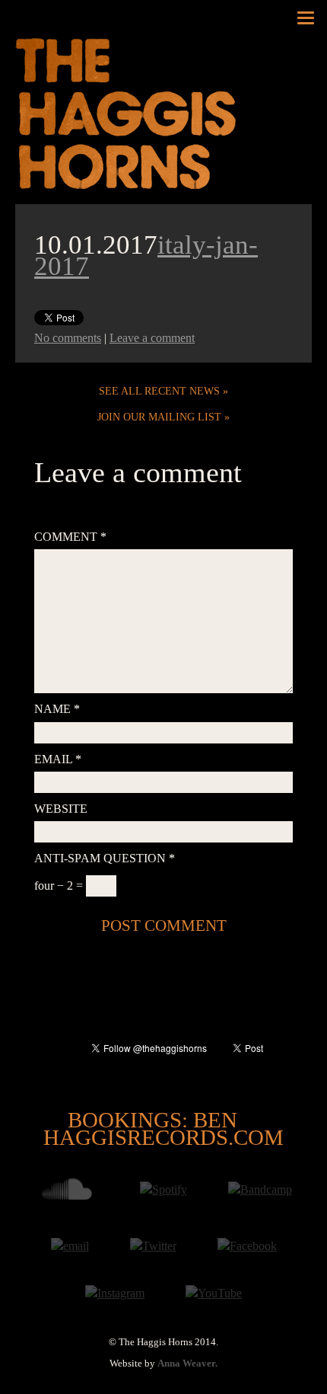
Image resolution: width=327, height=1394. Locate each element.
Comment (70, 536)
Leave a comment (152, 337)
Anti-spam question (104, 858)
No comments (67, 337)
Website (60, 808)
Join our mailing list (159, 417)
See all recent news (159, 391)
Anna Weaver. (187, 1363)
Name (57, 708)
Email (57, 759)
